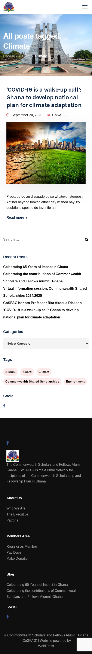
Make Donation (18, 558)
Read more (15, 217)
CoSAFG (59, 115)
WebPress (46, 646)
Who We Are (15, 508)
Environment (75, 381)
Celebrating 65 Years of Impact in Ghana (35, 267)
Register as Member (21, 546)
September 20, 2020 (27, 115)
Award (27, 372)
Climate (44, 372)
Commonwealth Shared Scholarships (32, 381)
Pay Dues (13, 552)
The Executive (17, 514)
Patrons (12, 520)
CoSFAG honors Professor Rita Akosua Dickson (42, 303)
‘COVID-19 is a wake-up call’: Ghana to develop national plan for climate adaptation (44, 97)
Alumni (10, 372)
